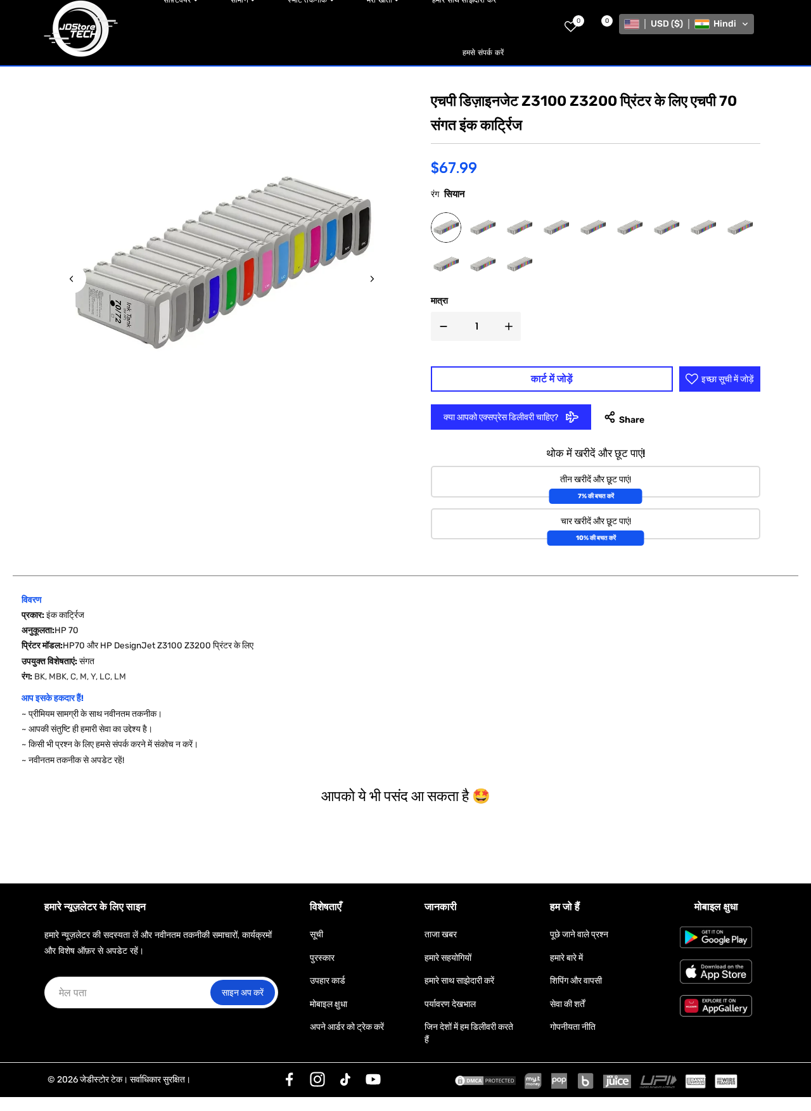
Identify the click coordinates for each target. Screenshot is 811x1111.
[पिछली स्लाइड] (71, 278)
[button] (686, 24)
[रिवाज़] (289, 1079)
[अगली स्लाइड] (371, 278)
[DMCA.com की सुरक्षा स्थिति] (485, 1080)
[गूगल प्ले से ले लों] (716, 937)
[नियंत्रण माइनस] (441, 326)
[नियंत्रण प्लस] (511, 326)
